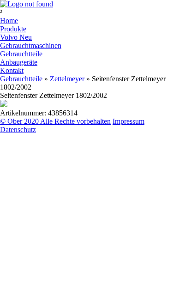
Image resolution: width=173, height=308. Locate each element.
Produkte (13, 29)
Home (9, 20)
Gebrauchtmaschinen (30, 45)
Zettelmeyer (67, 79)
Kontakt (12, 70)
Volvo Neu (16, 37)
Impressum (128, 121)
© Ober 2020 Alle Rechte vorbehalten (55, 121)
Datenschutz (18, 129)
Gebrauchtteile (21, 54)
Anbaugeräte (18, 62)
